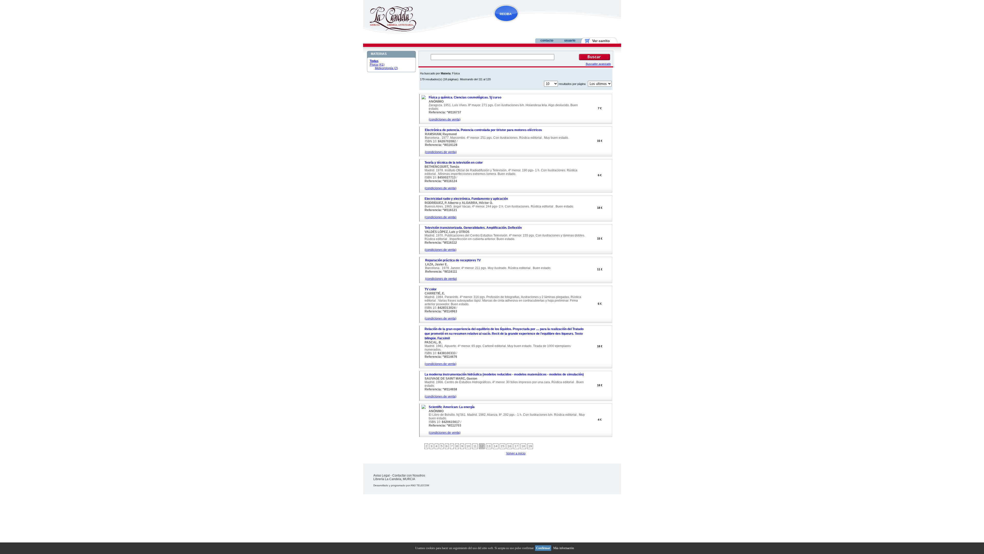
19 (530, 446)
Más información (563, 548)
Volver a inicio (516, 453)
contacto (546, 40)
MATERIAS (379, 54)
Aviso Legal (381, 475)
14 (495, 446)
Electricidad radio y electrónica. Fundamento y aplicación (466, 199)
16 (509, 446)
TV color (431, 289)
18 (523, 446)
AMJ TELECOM (420, 485)
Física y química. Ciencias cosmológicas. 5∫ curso (465, 97)
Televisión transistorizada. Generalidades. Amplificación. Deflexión (473, 228)
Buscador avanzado (598, 63)
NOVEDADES (532, 24)
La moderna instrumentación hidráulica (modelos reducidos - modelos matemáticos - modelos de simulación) (504, 374)
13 (488, 446)
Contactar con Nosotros (408, 475)
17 (516, 446)
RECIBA (506, 14)
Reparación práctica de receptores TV (453, 260)
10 (468, 446)
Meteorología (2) (386, 68)
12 (482, 446)
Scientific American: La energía (452, 407)
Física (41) (377, 64)
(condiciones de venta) (444, 119)
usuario (569, 40)
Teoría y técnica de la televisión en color (454, 162)
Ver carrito (599, 41)
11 (475, 446)
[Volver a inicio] (389, 30)
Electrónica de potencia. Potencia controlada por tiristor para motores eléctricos (483, 130)
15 (502, 446)
